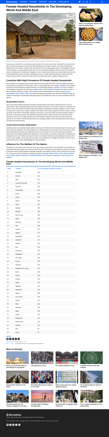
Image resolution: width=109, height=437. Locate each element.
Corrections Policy (45, 420)
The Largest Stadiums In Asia (65, 365)
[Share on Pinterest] (16, 339)
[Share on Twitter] (13, 339)
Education (52, 1)
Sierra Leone (59, 153)
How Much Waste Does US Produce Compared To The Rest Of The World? (17, 406)
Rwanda (51, 153)
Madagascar (57, 155)
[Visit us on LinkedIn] (19, 425)
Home (7, 420)
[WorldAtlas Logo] (12, 2)
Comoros (67, 91)
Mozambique (10, 93)
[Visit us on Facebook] (10, 425)
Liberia (22, 93)
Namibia (35, 89)
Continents (24, 1)
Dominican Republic (53, 89)
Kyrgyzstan (24, 155)
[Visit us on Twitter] (13, 425)
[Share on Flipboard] (7, 339)
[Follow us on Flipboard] (7, 425)
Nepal (65, 153)
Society (24, 341)
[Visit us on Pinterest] (16, 425)
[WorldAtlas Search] (102, 2)
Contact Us (12, 420)
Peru (43, 155)
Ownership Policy (54, 420)
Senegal (45, 153)
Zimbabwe (63, 85)
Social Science (63, 1)
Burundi (67, 155)
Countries (33, 1)
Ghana (27, 93)
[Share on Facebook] (10, 339)
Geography (43, 1)
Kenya (17, 93)
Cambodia (32, 155)
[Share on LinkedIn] (19, 339)
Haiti (40, 89)
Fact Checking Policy (35, 420)
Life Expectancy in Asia (38, 365)
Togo (7, 155)
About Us (27, 420)
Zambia (12, 155)
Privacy (17, 420)
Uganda (18, 155)
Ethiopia (39, 155)
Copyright (22, 420)
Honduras (71, 153)
